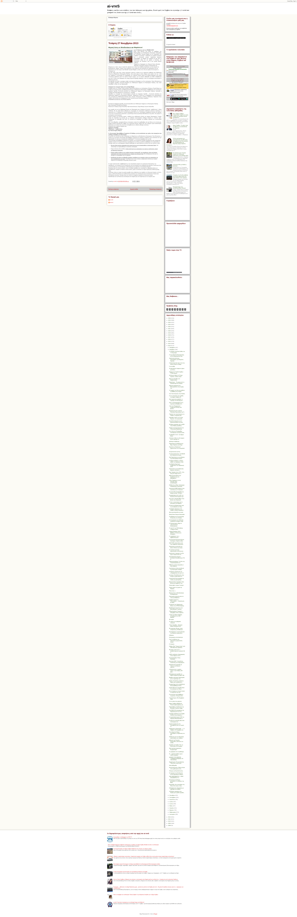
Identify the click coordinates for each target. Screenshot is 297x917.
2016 (169, 339)
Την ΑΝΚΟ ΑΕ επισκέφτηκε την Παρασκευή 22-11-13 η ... (176, 711)
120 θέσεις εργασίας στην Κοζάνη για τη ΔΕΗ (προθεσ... (177, 792)
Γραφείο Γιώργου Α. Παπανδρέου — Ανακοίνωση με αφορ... (176, 601)
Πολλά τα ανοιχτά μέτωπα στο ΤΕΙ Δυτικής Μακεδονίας (176, 428)
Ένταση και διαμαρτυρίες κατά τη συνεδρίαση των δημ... (176, 506)
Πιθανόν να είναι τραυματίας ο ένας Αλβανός (176, 565)
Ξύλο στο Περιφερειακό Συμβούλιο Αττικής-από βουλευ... (175, 407)
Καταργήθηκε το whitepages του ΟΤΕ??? (122, 837)
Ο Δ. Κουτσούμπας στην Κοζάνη (177, 393)
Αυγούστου (172, 799)
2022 (169, 326)
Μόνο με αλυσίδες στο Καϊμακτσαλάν (174, 379)
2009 (169, 823)
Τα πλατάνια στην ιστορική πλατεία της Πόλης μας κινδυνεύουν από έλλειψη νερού (180, 154)
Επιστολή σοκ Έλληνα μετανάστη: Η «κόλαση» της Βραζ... (176, 781)
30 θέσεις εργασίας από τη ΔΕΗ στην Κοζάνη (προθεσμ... (176, 425)
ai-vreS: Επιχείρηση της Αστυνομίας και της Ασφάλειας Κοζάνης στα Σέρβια (130, 871)
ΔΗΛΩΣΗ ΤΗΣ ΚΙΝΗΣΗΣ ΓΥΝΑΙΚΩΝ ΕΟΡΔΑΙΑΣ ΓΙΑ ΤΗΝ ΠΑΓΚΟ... (176, 758)
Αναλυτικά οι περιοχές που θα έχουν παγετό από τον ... (176, 554)
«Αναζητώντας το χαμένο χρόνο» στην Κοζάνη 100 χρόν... (175, 671)
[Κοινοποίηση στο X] (136, 181)
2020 (169, 330)
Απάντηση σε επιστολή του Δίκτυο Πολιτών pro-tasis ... (176, 547)
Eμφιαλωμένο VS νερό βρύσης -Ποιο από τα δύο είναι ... (176, 762)
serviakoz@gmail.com (172, 25)
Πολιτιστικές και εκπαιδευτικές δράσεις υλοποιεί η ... (176, 469)
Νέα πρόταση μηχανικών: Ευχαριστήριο (175, 749)
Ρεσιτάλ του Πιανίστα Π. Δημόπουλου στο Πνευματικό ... (177, 448)
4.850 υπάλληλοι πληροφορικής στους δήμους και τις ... (177, 655)
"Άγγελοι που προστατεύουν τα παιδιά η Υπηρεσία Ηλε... (176, 414)
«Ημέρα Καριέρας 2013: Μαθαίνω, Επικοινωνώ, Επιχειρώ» (175, 533)
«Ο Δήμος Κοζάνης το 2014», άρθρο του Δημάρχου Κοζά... (176, 461)
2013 (169, 345)
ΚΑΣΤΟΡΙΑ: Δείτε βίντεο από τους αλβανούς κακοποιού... (176, 543)
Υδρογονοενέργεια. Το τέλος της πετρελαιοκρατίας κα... (177, 562)
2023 (169, 324)
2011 (169, 819)
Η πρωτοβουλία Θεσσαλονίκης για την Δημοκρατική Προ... (176, 355)
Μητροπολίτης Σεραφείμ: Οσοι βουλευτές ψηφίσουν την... (176, 582)
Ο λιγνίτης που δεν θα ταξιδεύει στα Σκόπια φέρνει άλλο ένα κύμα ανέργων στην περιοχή (180, 176)
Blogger (155, 914)
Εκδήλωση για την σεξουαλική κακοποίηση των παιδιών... (176, 737)
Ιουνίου (171, 803)
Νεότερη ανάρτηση (113, 189)
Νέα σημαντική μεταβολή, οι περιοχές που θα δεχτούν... (176, 400)
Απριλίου (171, 808)
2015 (169, 341)
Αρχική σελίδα (134, 189)
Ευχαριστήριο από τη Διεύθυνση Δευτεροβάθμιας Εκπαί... (177, 685)
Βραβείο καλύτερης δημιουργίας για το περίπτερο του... (177, 678)
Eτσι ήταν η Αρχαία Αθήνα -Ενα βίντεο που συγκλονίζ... (176, 499)
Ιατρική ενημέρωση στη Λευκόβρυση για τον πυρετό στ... (176, 725)
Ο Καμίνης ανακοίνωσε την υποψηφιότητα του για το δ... (176, 572)
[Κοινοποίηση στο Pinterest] (139, 181)
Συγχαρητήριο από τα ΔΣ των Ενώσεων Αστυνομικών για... (176, 496)
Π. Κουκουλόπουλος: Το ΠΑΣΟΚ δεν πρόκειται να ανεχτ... (177, 454)
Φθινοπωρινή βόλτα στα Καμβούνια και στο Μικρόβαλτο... (175, 477)
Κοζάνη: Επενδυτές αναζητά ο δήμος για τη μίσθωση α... (176, 681)
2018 (169, 335)
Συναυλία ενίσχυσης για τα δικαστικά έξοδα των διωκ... (176, 421)
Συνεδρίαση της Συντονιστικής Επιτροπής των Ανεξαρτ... (176, 517)
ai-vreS (113, 6)
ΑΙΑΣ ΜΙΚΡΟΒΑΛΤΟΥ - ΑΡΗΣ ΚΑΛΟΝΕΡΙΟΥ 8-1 (176, 777)
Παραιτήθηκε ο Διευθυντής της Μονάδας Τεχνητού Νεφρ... (176, 707)
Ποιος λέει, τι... (172, 590)
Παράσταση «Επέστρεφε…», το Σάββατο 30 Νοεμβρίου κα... (177, 729)
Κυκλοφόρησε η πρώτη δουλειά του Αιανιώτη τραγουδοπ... (176, 632)
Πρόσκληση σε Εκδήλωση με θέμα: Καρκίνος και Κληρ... (176, 444)
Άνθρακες (171, 635)
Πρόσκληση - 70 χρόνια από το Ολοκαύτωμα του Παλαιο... (176, 383)
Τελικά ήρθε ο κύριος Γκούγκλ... (176, 585)
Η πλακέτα (171, 644)
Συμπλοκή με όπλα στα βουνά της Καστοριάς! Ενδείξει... (176, 569)
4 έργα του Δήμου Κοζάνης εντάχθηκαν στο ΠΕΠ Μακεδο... (175, 616)
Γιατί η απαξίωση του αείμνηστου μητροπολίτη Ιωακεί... (175, 641)
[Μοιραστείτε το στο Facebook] (137, 181)
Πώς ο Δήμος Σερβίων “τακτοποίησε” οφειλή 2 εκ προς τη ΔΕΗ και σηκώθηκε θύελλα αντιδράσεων (180, 115)
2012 (169, 817)
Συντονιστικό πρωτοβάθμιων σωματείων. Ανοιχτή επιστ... (176, 695)
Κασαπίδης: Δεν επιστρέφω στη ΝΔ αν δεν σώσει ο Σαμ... (176, 785)
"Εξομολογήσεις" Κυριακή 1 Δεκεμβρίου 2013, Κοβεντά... (176, 612)
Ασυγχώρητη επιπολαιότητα (176, 637)
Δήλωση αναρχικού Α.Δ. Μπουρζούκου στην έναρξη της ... (176, 387)
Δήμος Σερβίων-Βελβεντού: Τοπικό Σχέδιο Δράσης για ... (176, 704)
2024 (169, 322)
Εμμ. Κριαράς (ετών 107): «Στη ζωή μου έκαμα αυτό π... (176, 473)
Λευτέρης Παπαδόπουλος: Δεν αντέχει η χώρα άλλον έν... (176, 575)
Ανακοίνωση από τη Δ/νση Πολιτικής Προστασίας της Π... (177, 411)
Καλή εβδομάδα (173, 765)
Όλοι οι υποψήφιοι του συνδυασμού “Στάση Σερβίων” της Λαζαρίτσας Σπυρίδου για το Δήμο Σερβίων (135, 894)
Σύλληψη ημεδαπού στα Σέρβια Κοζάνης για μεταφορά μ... (176, 714)
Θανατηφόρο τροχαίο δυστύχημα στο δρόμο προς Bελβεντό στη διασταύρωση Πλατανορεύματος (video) (136, 864)
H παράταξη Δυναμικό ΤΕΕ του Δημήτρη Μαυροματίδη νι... (176, 717)
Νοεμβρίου (172, 349)
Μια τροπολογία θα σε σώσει (176, 512)
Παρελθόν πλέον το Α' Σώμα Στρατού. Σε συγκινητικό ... (176, 418)
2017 (169, 337)
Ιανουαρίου (172, 814)
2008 (169, 825)
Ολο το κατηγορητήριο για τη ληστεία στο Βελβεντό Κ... (176, 403)
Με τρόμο (171, 619)
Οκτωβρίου (172, 795)
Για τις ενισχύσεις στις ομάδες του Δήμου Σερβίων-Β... (176, 396)
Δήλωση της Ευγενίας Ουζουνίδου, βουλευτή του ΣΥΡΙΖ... (176, 741)
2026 (169, 318)
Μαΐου (171, 805)
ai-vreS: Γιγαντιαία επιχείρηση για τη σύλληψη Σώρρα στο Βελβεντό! (128, 902)
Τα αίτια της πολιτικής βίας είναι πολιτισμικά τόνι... (176, 721)
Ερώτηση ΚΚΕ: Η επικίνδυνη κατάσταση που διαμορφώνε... (177, 662)
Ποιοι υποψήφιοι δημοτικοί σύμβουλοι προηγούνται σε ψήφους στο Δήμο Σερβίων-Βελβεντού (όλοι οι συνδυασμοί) (133, 844)
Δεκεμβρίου (172, 347)
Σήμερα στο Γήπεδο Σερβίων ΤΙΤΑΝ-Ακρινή (176, 372)
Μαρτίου (171, 810)
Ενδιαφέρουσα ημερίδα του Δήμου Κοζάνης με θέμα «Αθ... (177, 674)
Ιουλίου (171, 801)
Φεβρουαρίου (172, 812)
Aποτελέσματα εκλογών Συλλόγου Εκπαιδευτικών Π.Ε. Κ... (177, 558)
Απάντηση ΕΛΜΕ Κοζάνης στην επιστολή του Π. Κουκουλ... (176, 489)
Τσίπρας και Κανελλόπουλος (176, 770)
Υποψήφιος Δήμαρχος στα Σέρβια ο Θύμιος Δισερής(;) (176, 509)
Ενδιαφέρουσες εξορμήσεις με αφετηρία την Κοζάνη (176, 788)
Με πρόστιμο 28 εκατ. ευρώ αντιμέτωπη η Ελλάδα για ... (176, 629)
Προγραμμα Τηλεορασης (177, 272)
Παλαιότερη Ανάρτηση (155, 189)
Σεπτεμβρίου (172, 797)
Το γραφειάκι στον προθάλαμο (176, 751)
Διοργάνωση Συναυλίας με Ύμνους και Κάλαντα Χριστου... (175, 666)
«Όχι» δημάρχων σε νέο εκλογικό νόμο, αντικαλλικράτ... (175, 482)
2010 (169, 821)
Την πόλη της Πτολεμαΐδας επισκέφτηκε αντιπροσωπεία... (177, 432)
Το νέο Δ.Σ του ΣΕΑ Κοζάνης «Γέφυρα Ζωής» (176, 528)
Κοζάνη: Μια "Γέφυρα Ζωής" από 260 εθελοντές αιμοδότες (177, 647)
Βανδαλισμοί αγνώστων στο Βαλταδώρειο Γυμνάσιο (176, 608)
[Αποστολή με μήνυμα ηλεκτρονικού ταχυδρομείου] (133, 181)
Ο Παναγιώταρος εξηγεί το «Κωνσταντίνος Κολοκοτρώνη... (175, 525)
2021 (169, 328)
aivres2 (111, 202)
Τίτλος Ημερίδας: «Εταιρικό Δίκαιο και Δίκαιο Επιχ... (175, 625)
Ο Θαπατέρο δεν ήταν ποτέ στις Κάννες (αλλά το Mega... (177, 363)
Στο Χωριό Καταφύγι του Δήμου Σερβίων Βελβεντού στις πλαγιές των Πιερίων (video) (132, 848)
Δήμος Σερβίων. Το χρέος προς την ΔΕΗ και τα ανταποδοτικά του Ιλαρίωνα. (180, 127)
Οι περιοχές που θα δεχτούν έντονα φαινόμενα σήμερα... (176, 773)
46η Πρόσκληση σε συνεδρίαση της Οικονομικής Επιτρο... (177, 458)
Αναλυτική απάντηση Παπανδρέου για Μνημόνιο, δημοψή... (176, 359)
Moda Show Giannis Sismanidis (177, 514)
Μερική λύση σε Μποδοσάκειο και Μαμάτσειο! (176, 593)
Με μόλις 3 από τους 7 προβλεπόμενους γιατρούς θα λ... (177, 651)
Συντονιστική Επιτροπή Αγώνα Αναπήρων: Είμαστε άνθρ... (176, 540)
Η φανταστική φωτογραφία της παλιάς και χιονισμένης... (176, 579)
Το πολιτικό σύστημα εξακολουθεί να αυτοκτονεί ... (176, 550)
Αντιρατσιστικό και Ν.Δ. (174, 451)
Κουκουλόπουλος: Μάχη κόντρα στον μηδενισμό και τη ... (177, 768)
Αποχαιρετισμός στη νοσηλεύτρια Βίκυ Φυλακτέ (179, 187)
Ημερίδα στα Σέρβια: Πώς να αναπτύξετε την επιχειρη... (176, 745)
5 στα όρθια (172, 366)
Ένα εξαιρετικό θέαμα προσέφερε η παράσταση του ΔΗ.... (177, 733)
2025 (169, 320)
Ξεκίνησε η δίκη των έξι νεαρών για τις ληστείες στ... (176, 438)
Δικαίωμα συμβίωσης (174, 441)
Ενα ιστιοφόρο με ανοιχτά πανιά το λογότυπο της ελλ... (177, 691)
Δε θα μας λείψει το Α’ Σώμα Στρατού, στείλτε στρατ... (175, 376)
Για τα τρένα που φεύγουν (175, 701)
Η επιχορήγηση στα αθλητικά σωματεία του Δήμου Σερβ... (176, 520)
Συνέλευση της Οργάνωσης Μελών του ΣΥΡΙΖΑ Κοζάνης (176, 605)
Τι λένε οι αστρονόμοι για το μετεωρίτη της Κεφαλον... (176, 502)
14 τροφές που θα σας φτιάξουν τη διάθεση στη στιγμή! (177, 391)
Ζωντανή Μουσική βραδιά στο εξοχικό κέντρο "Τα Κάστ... (176, 492)
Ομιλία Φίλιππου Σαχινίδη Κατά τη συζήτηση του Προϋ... (176, 688)
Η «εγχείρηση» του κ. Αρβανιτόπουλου (174, 537)
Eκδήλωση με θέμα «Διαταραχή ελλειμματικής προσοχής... (176, 485)
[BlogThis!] (134, 181)
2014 (169, 343)
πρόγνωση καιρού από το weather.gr (120, 37)
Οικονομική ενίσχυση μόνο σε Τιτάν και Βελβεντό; (176, 597)
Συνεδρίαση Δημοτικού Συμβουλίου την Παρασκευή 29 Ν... (176, 465)
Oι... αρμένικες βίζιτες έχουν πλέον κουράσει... (176, 754)
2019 (169, 333)
